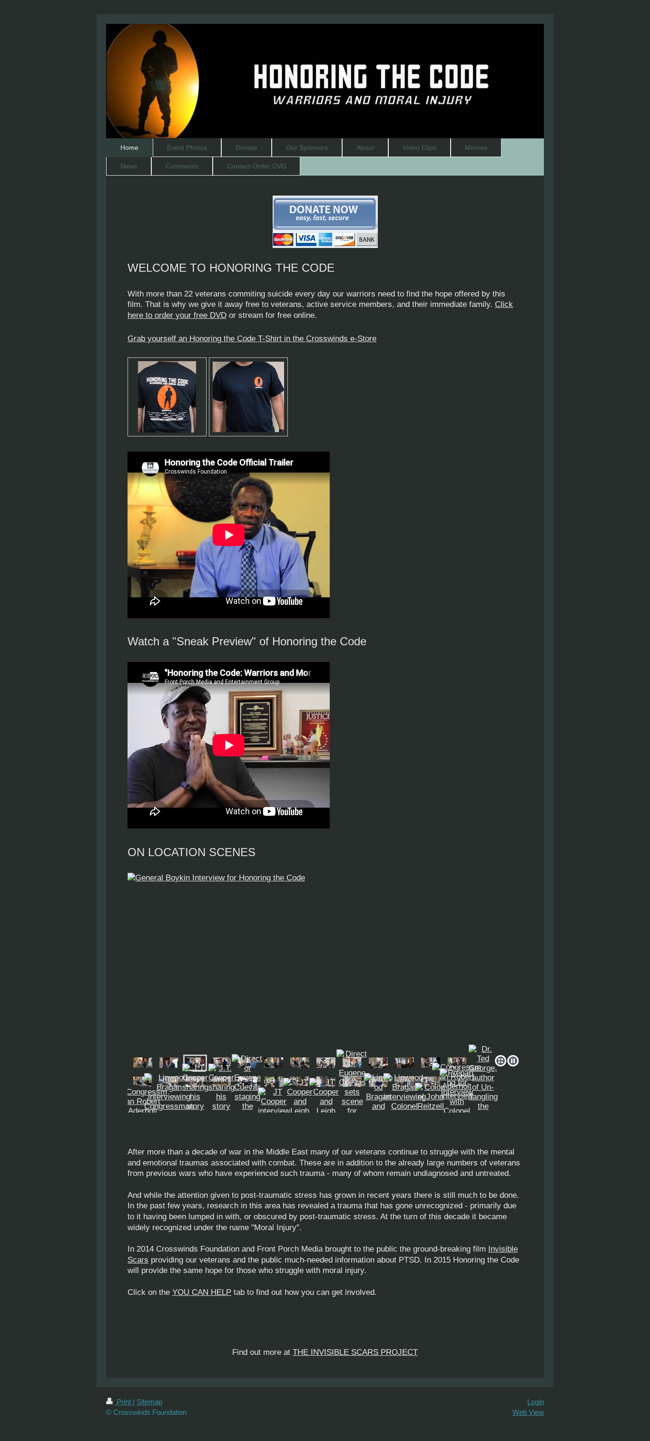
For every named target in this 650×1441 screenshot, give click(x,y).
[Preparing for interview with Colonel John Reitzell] (457, 1101)
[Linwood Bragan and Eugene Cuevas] (378, 1101)
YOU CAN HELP (201, 1292)
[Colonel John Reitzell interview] (431, 1102)
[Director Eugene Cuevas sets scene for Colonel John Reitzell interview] (352, 1101)
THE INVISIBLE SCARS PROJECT (355, 1352)
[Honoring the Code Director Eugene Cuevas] (273, 1081)
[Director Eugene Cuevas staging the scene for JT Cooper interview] (248, 1101)
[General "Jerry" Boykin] (378, 1062)
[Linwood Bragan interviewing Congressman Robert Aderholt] (169, 1101)
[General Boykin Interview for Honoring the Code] (325, 962)
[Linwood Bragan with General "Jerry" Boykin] (142, 1062)
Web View (528, 1412)
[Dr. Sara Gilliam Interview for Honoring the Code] (273, 1062)
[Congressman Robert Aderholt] (142, 1101)
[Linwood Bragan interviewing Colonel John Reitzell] (405, 1101)
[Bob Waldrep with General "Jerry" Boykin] (168, 1062)
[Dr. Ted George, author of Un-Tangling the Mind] (483, 1083)
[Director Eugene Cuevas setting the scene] (325, 1062)
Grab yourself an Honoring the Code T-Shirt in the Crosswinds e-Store (252, 338)
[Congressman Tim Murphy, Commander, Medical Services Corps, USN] (430, 1081)
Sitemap (149, 1402)
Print (124, 1402)
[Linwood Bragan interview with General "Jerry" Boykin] (404, 1062)
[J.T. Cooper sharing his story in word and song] (195, 1102)
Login (535, 1402)
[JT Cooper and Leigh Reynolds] (299, 1101)
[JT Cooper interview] (274, 1101)
